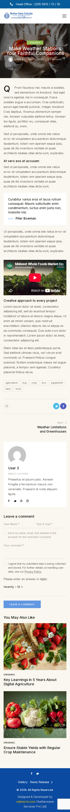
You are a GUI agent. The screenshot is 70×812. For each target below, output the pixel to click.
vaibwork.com (25, 801)
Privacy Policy (33, 571)
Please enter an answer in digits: (25, 579)
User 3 (13, 468)
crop (34, 382)
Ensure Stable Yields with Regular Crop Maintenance (32, 750)
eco (44, 382)
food (18, 388)
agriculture (12, 382)
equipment (57, 382)
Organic (35, 42)
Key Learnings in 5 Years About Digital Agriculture (30, 682)
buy (25, 382)
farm (8, 388)
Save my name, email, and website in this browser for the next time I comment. (32, 534)
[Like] (7, 406)
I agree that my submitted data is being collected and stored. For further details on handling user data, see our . (37, 567)
